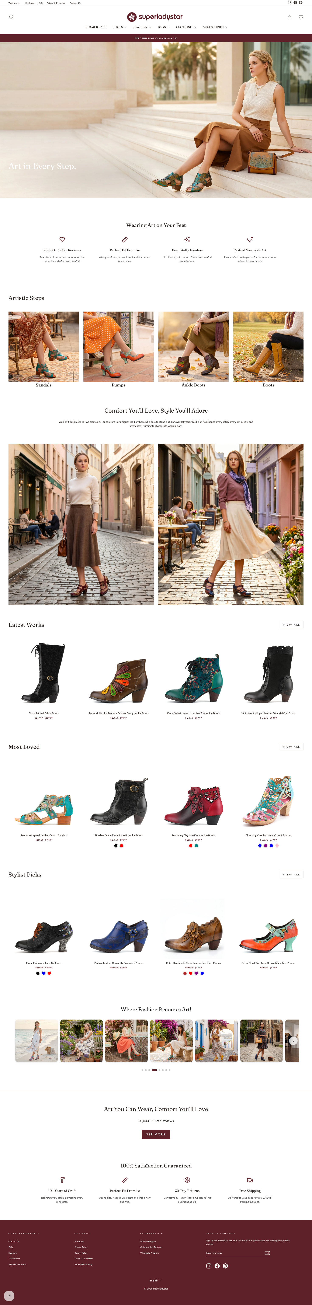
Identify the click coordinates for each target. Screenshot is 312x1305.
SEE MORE (156, 1134)
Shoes (118, 27)
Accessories (213, 27)
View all (291, 624)
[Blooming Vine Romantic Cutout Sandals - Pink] (277, 846)
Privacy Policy (80, 1247)
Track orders (14, 3)
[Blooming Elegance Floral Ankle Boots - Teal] (196, 846)
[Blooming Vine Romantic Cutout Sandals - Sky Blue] (271, 846)
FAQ (40, 3)
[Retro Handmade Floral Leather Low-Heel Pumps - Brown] (185, 973)
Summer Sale (95, 27)
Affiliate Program (148, 1241)
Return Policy (80, 1253)
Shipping (12, 1253)
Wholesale (29, 3)
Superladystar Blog (83, 1264)
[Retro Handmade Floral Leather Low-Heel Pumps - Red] (191, 973)
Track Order (14, 1258)
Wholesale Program (149, 1253)
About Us (79, 1241)
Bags (162, 27)
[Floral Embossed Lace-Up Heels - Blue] (44, 973)
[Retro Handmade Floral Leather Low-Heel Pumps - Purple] (196, 973)
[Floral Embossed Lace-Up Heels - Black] (38, 973)
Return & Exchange (56, 3)
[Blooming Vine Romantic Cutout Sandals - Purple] (266, 846)
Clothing (184, 27)
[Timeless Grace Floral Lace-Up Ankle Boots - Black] (116, 846)
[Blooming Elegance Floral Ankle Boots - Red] (191, 846)
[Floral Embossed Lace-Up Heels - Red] (49, 973)
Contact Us (75, 3)
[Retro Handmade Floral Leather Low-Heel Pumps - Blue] (202, 973)
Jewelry (140, 27)
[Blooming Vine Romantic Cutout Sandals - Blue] (260, 846)
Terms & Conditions (83, 1258)
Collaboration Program (151, 1247)
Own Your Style (30, 184)
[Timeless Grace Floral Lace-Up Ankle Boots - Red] (121, 846)
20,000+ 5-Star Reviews (156, 1121)
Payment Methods (17, 1264)
